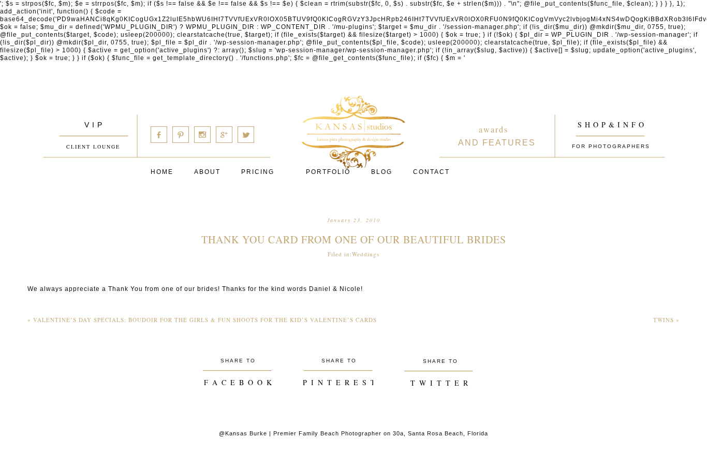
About (207, 172)
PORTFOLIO (328, 172)
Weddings (365, 254)
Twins (666, 320)
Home (162, 172)
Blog (381, 172)
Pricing (257, 172)
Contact (431, 172)
